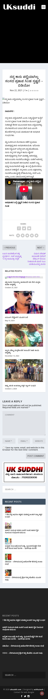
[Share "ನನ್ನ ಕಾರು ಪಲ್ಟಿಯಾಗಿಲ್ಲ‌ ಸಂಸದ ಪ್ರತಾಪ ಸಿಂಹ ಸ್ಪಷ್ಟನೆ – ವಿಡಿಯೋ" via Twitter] (24, 228)
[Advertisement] (24, 39)
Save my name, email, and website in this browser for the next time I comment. (23, 448)
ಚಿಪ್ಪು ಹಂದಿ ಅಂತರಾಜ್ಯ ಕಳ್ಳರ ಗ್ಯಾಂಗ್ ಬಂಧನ (20, 385)
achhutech (38, 689)
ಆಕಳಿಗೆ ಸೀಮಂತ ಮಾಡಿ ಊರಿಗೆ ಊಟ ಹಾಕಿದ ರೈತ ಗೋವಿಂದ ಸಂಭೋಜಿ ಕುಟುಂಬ (22, 531)
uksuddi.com (15, 689)
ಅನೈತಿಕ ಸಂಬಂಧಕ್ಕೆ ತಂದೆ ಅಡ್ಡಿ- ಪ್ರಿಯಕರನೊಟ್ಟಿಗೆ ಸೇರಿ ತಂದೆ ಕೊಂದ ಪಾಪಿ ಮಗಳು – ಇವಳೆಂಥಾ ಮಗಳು (23, 547)
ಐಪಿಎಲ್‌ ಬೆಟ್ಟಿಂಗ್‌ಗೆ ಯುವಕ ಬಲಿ (16, 317)
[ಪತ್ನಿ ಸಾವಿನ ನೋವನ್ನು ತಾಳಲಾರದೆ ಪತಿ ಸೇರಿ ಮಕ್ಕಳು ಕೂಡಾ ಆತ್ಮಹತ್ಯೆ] (24, 277)
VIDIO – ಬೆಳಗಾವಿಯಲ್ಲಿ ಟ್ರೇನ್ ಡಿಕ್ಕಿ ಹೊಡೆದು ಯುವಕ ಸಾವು (23, 578)
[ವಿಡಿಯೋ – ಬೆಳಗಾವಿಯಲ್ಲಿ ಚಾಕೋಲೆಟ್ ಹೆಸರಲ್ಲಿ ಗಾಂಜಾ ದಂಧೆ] (8, 557)
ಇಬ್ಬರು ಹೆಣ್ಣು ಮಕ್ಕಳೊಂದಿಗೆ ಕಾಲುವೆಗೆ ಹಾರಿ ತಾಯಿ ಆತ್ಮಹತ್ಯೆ (22, 351)
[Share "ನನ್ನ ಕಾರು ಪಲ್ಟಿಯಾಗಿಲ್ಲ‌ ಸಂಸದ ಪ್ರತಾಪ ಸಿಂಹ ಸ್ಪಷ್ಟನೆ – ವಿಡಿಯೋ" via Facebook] (19, 228)
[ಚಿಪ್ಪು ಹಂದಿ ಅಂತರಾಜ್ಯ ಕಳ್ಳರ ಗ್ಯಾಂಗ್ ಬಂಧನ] (24, 370)
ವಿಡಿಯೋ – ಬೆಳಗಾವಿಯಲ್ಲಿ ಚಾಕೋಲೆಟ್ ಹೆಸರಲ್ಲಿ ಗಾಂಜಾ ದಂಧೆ (23, 562)
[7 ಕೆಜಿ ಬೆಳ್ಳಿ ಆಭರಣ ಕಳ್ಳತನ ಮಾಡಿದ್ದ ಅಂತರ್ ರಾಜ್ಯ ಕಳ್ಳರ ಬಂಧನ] (8, 510)
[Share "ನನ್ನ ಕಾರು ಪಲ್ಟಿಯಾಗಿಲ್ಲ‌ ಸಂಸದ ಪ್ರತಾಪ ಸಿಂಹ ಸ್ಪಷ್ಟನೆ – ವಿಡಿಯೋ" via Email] (29, 228)
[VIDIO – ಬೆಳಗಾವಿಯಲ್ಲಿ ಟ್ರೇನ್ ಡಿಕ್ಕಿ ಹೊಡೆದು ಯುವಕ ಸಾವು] (8, 573)
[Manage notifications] (42, 693)
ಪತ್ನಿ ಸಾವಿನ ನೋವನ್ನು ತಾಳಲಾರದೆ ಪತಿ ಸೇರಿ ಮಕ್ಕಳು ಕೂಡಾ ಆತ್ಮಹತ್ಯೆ (23, 283)
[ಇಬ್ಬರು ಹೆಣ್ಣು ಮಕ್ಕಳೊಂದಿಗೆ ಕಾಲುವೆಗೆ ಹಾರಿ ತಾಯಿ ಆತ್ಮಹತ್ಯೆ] (24, 335)
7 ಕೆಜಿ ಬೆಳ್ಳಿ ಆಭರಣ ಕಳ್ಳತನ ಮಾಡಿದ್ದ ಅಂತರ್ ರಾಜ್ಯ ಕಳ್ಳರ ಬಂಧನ (23, 515)
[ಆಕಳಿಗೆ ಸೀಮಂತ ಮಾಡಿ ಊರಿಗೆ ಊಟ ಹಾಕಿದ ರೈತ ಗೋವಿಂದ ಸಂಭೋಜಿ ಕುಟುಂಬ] (8, 525)
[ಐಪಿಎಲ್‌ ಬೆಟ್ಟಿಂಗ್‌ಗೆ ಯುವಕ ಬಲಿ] (24, 302)
